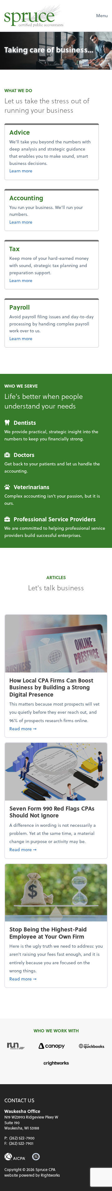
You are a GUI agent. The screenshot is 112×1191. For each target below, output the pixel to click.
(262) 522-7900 (22, 1138)
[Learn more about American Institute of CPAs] (15, 1156)
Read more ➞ (56, 728)
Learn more (34, 170)
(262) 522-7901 (21, 1143)
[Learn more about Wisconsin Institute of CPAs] (36, 1156)
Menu (102, 15)
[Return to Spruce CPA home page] (33, 15)
